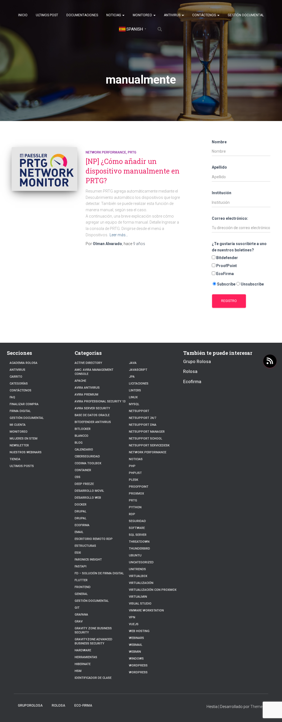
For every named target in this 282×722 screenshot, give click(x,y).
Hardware (83, 650)
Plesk (133, 480)
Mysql (134, 404)
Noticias (114, 15)
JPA (132, 376)
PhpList (135, 473)
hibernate (83, 664)
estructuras (85, 546)
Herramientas (86, 657)
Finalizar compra (24, 404)
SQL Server (138, 535)
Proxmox (136, 493)
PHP (132, 466)
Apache (80, 381)
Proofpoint (138, 486)
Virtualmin (138, 597)
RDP (132, 514)
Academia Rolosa (23, 363)
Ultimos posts (22, 466)
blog (79, 442)
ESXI (78, 552)
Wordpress (138, 672)
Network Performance (106, 152)
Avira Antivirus (87, 387)
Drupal (80, 511)
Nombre (219, 142)
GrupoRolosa (30, 705)
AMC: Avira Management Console (94, 372)
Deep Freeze (84, 484)
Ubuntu (135, 555)
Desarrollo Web (88, 497)
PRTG (132, 152)
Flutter (81, 580)
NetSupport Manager (147, 431)
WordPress (138, 665)
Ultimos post (47, 15)
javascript (138, 370)
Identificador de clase (93, 678)
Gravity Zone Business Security (93, 630)
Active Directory (88, 363)
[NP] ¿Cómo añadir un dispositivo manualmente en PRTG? (133, 171)
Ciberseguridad (87, 456)
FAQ (12, 397)
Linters (135, 390)
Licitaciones (138, 383)
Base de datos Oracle (92, 415)
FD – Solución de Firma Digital (99, 573)
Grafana (81, 614)
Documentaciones (82, 15)
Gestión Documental (246, 15)
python (135, 507)
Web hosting (139, 631)
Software (137, 528)
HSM (78, 671)
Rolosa (190, 371)
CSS (77, 477)
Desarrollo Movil (89, 491)
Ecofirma (82, 525)
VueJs (134, 624)
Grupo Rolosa (197, 361)
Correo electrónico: (230, 218)
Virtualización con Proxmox (153, 590)
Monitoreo (143, 15)
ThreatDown (139, 541)
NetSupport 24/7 (142, 418)
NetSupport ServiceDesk (149, 445)
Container (83, 470)
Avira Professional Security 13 (100, 401)
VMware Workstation (146, 610)
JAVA (133, 363)
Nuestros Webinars (26, 452)
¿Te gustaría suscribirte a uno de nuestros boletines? (239, 246)
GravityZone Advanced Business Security (93, 641)
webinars (136, 638)
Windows (136, 658)
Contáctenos (204, 15)
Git (77, 608)
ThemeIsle (259, 706)
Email (79, 532)
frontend (83, 587)
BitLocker (83, 429)
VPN (132, 617)
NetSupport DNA (142, 425)
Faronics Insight (88, 559)
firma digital (20, 411)
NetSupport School (145, 438)
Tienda (15, 459)
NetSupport (139, 411)
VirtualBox (138, 576)
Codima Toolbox (88, 463)
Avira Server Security (92, 408)
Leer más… (119, 235)
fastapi (80, 566)
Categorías (19, 383)
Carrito (16, 376)
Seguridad (137, 521)
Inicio (23, 15)
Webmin (135, 652)
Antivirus (172, 15)
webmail (135, 645)
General (81, 594)
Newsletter (19, 445)
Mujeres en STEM (23, 438)
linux (133, 397)
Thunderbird (139, 548)
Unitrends (137, 569)
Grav (79, 621)
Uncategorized (141, 562)
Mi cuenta (18, 425)
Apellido (219, 167)
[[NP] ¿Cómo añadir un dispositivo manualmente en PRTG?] (44, 169)
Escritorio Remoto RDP (94, 539)
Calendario (84, 449)
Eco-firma (83, 705)
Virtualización (141, 583)
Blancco (81, 436)
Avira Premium (86, 394)
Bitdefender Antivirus (93, 422)
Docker (80, 504)
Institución (221, 193)
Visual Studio (140, 603)
